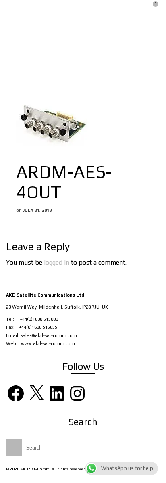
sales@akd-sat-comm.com (49, 335)
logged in (56, 262)
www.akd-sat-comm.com (48, 343)
